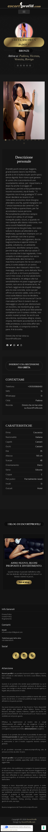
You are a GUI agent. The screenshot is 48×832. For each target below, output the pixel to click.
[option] (24, 110)
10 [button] (39, 140)
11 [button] (42, 140)
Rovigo (29, 59)
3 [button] (13, 140)
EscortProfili (31, 819)
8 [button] (31, 140)
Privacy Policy (6, 614)
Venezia (19, 59)
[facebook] (15, 655)
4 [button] (16, 140)
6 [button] (24, 140)
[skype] (32, 655)
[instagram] (24, 655)
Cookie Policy (7, 616)
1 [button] (5, 140)
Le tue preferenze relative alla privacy (19, 827)
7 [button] (27, 140)
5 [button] (20, 140)
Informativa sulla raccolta (9, 830)
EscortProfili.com (28, 822)
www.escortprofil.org (32, 749)
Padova (23, 56)
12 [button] (24, 143)
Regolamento (7, 619)
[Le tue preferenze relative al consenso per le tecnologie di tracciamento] (43, 827)
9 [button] (35, 140)
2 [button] (9, 140)
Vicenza (34, 56)
